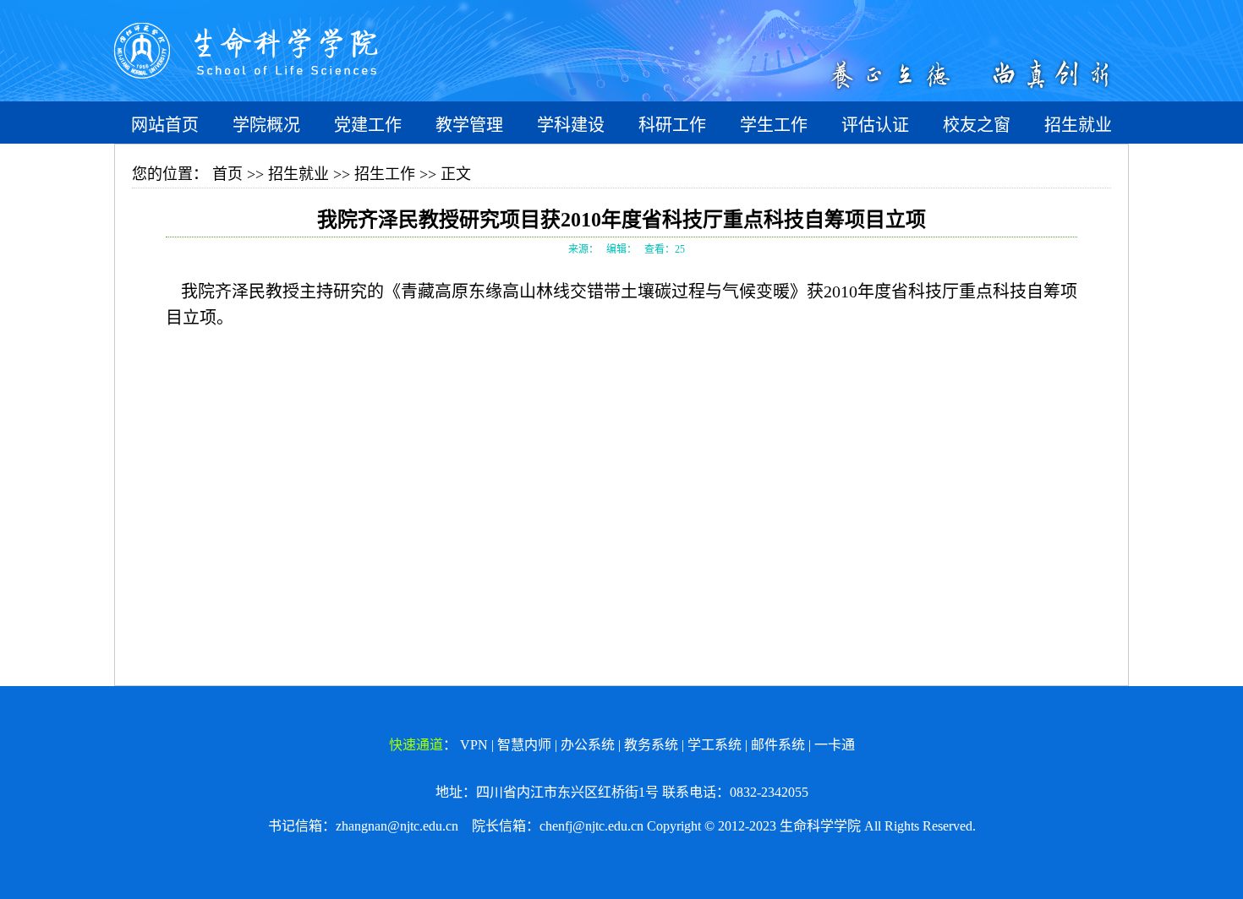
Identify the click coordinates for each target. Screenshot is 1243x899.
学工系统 (714, 745)
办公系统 (588, 745)
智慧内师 (524, 745)
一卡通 (834, 745)
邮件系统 (778, 745)
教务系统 (651, 745)
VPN (474, 745)
